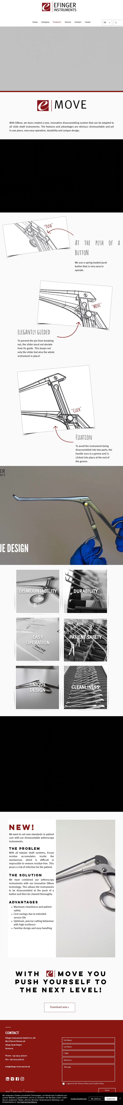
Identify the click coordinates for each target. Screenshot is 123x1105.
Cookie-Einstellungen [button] (79, 1099)
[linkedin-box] (7, 1079)
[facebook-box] (17, 1079)
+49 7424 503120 (19, 1056)
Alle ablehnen (96, 1099)
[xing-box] (12, 1079)
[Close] (120, 1098)
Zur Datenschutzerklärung (27, 1102)
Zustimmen (111, 1099)
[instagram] (22, 1079)
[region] (37, 591)
